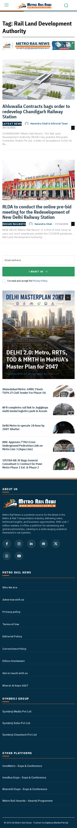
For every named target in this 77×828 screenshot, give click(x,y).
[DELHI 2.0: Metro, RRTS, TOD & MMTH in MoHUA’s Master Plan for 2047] (38, 335)
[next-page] (68, 297)
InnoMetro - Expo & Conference (22, 765)
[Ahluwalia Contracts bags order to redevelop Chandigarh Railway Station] (38, 81)
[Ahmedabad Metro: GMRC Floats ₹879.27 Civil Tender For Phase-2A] (64, 396)
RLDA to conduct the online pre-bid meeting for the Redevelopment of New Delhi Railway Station (36, 211)
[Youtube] (19, 556)
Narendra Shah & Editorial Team (49, 123)
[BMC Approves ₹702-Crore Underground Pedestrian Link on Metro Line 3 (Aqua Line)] (64, 450)
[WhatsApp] (6, 556)
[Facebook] (6, 543)
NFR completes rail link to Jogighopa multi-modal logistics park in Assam (25, 409)
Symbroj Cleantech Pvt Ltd (19, 734)
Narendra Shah (43, 224)
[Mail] (43, 543)
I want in (36, 271)
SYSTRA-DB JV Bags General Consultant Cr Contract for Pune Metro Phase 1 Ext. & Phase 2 (22, 463)
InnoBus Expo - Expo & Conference (24, 777)
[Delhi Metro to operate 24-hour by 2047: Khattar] (64, 432)
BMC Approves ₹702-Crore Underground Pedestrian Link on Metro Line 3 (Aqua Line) (22, 445)
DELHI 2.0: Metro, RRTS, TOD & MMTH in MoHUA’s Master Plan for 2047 (37, 359)
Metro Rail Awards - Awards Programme (27, 800)
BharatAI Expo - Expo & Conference (24, 789)
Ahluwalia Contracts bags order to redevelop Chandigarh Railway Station (36, 111)
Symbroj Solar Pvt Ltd (16, 723)
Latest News (12, 123)
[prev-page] (61, 297)
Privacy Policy (40, 281)
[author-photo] (27, 124)
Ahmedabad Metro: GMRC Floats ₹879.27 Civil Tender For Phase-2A (24, 391)
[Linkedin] (31, 543)
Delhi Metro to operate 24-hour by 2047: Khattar (23, 427)
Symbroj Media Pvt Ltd (16, 711)
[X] (56, 543)
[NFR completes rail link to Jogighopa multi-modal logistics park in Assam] (64, 414)
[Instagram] (19, 543)
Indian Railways (14, 224)
